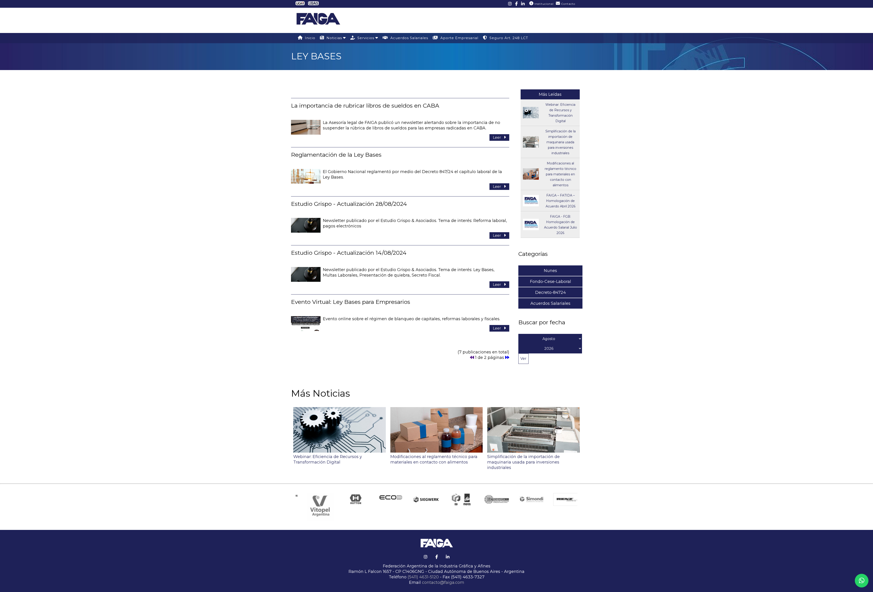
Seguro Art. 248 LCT (507, 38)
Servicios (365, 38)
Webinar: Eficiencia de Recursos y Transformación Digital (327, 459)
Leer (498, 137)
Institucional (544, 3)
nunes (550, 270)
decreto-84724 (550, 292)
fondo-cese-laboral (550, 281)
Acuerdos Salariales (408, 38)
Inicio (309, 38)
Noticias (333, 38)
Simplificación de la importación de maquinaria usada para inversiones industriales (560, 142)
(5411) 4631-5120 (423, 576)
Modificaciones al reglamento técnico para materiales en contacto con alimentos (560, 174)
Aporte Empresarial (458, 38)
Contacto (567, 3)
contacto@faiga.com (443, 582)
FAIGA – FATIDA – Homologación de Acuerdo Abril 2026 (560, 200)
